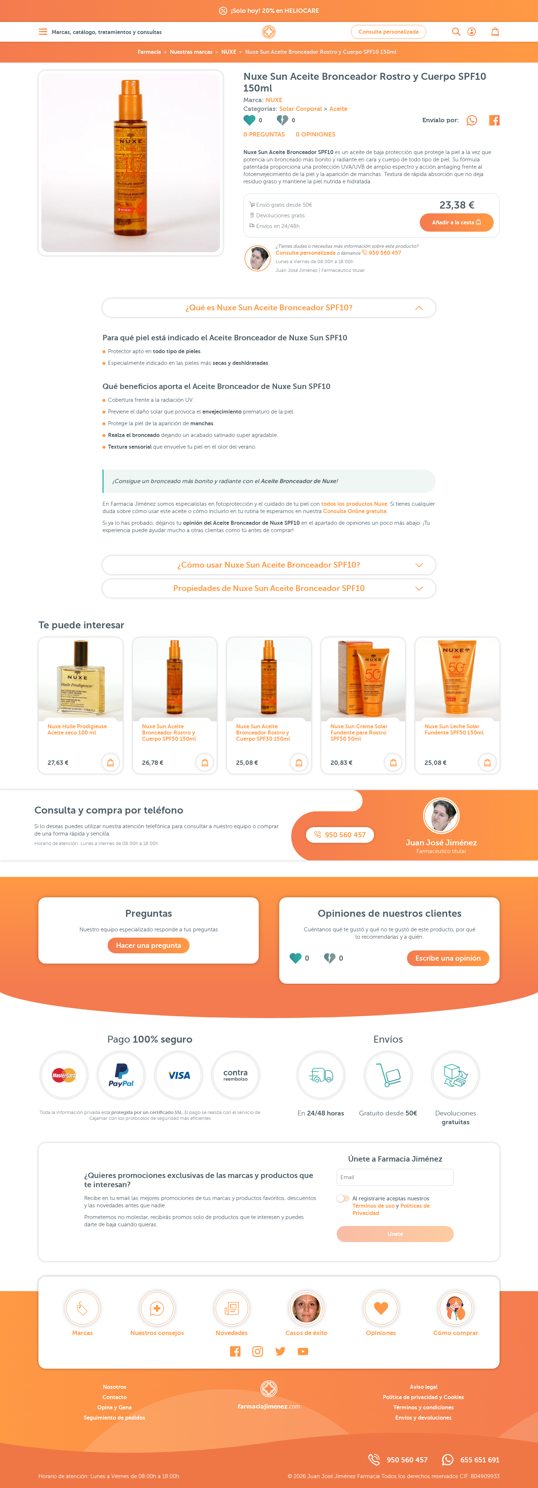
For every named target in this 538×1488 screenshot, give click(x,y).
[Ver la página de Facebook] (235, 1351)
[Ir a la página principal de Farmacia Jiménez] (269, 32)
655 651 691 (480, 1460)
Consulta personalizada (389, 32)
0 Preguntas (264, 134)
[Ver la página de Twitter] (280, 1351)
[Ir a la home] (269, 1395)
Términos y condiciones (423, 1407)
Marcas (82, 1333)
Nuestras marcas (191, 52)
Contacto (114, 1397)
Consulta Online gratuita (354, 511)
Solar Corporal (301, 108)
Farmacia (149, 52)
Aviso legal (423, 1387)
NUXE (228, 52)
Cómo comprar (455, 1333)
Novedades (232, 1333)
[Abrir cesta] (495, 31)
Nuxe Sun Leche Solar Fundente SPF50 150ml (454, 729)
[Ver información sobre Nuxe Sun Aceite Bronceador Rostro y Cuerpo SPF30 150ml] (269, 680)
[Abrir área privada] (471, 31)
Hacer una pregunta (148, 945)
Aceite (338, 108)
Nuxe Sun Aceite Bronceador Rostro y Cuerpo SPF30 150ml (263, 732)
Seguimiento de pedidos (114, 1417)
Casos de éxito (306, 1333)
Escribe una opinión (448, 958)
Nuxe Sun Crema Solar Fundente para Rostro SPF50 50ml (359, 732)
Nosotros (114, 1387)
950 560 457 (385, 253)
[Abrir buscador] (456, 31)
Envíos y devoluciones (423, 1417)
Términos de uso (373, 1206)
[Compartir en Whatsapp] (471, 121)
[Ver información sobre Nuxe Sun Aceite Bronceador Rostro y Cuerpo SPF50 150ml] (175, 680)
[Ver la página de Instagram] (257, 1351)
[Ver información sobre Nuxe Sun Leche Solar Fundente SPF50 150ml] (457, 680)
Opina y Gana (114, 1407)
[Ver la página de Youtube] (303, 1351)
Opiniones (381, 1333)
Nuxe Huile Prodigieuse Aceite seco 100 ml (77, 729)
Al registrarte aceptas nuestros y (391, 1206)
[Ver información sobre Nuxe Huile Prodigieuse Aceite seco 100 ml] (80, 680)
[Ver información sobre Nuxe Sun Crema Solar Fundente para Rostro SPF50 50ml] (363, 680)
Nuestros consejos (157, 1333)
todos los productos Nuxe (354, 504)
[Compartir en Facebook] (494, 121)
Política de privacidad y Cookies (423, 1397)
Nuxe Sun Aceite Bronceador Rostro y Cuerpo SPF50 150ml (169, 732)
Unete (395, 1234)
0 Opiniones (315, 134)
